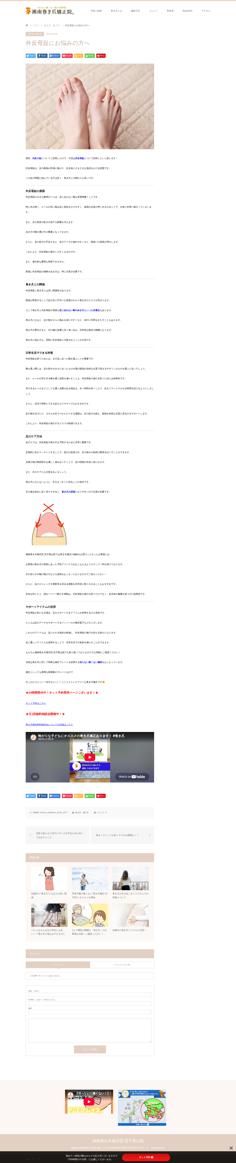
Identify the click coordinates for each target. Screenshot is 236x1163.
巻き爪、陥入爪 (35, 34)
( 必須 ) (33, 991)
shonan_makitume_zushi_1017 (53, 812)
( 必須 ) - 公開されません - (42, 1000)
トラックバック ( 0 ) (122, 965)
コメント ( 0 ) (57, 965)
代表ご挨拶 (96, 10)
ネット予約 (144, 1157)
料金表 (170, 10)
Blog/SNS (187, 10)
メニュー (153, 10)
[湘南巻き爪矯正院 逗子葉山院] (74, 11)
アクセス (205, 10)
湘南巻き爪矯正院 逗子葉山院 (118, 1141)
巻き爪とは (116, 10)
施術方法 (135, 10)
